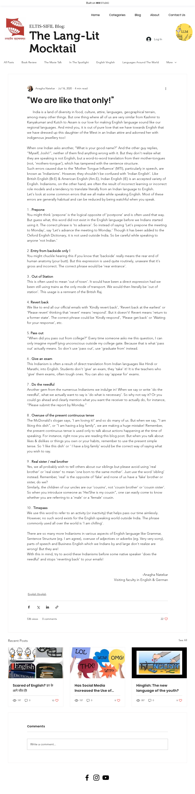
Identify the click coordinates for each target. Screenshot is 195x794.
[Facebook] (87, 778)
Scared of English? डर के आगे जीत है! (33, 688)
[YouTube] (106, 778)
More (169, 62)
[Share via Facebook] (29, 607)
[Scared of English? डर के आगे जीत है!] (35, 662)
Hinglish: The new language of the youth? (157, 688)
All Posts (9, 62)
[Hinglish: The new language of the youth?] (159, 662)
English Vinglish (105, 62)
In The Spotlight (79, 62)
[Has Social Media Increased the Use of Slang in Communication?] (97, 662)
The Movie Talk (53, 62)
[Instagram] (96, 778)
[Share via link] (57, 607)
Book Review (29, 62)
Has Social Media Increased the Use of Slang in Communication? (93, 688)
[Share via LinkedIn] (47, 607)
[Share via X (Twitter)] (38, 607)
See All (183, 640)
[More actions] (165, 88)
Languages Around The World (140, 62)
